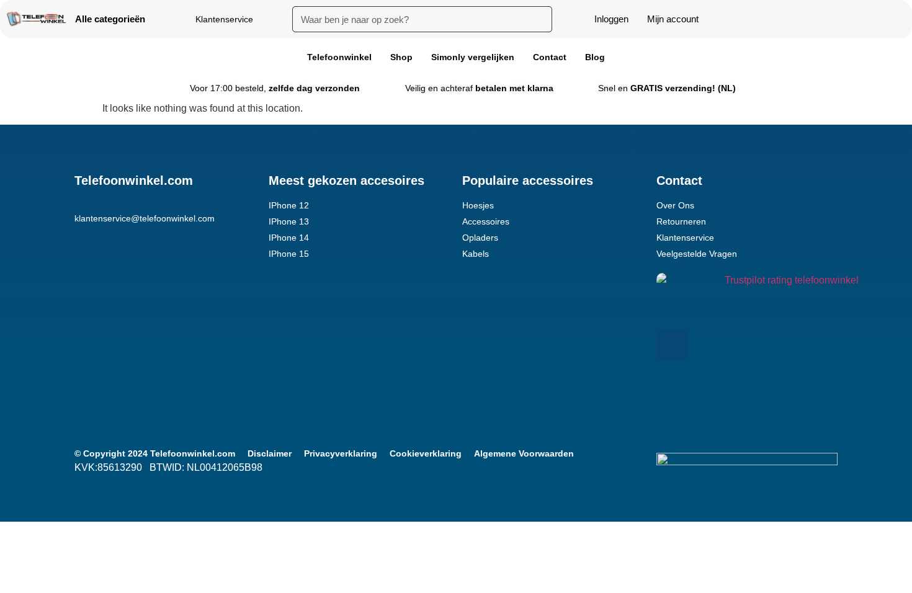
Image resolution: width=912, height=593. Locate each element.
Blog (595, 57)
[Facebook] (671, 344)
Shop (401, 57)
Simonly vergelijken (472, 57)
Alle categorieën (110, 19)
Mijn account (673, 19)
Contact (549, 57)
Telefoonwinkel (339, 57)
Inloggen (611, 19)
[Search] (539, 19)
